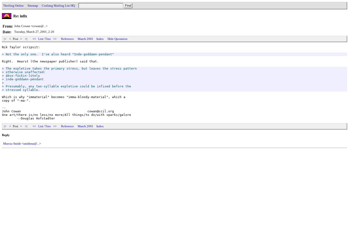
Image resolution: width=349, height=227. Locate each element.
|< (5, 39)
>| (26, 39)
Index (100, 39)
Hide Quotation (117, 39)
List (40, 39)
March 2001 (85, 39)
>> (54, 39)
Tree (48, 39)
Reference (67, 39)
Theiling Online (13, 5)
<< (34, 39)
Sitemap (33, 5)
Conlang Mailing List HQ (58, 5)
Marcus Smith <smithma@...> (22, 143)
